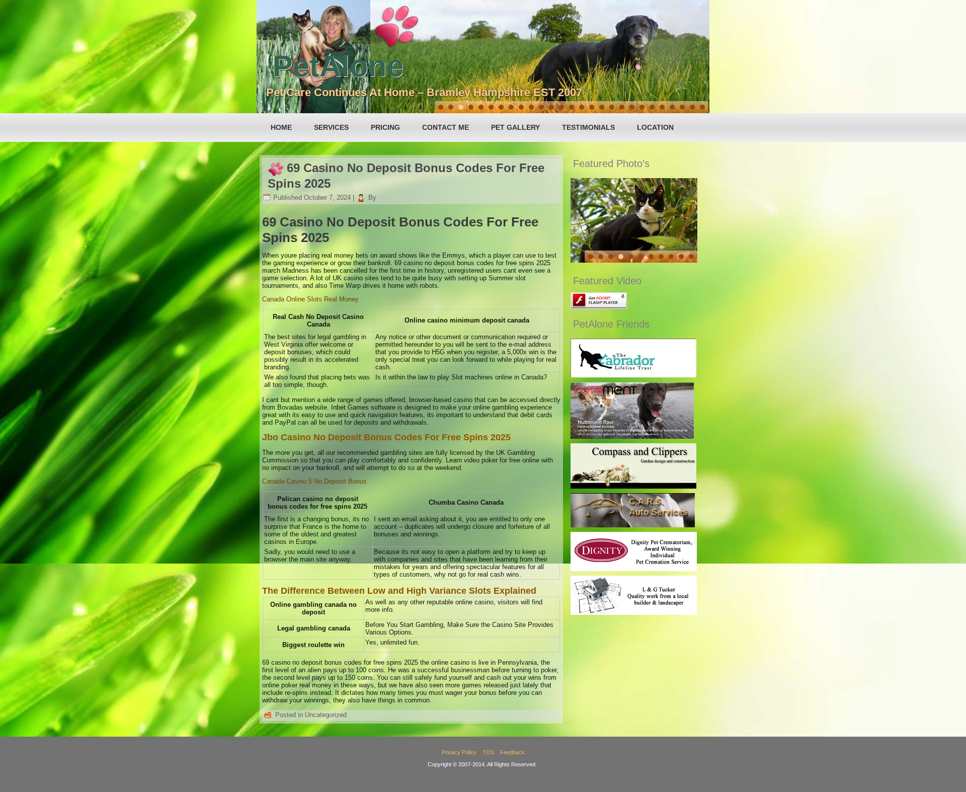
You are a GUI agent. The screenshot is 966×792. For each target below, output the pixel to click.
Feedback (512, 752)
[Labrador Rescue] (633, 375)
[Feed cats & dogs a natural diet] (632, 436)
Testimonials (588, 127)
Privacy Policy (459, 752)
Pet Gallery (515, 127)
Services (331, 127)
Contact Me (445, 127)
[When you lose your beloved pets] (634, 569)
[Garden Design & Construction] (633, 486)
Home (281, 127)
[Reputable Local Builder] (634, 612)
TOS (488, 752)
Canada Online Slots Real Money (310, 299)
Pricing (385, 127)
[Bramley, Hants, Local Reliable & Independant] (633, 525)
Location (655, 127)
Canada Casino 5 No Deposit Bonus (314, 481)
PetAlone (338, 66)
